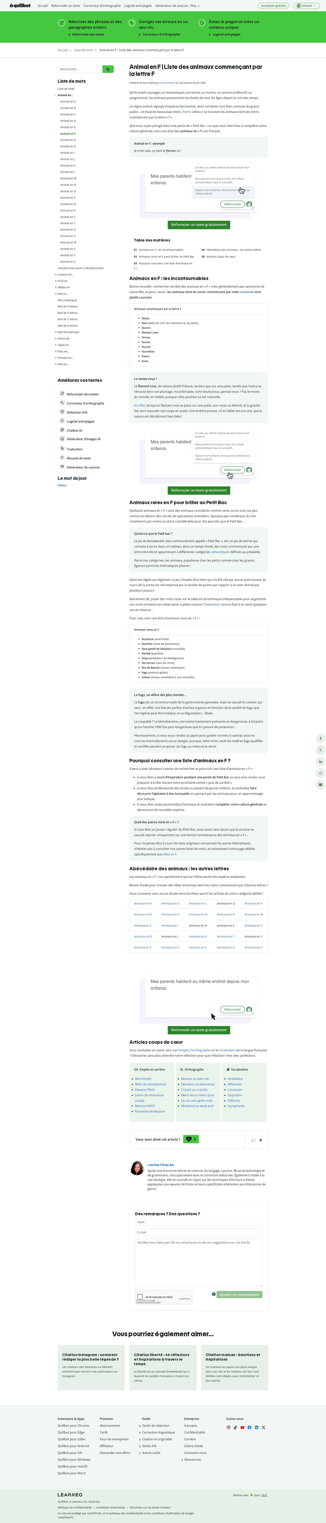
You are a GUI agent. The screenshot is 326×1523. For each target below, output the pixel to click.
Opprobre (235, 1095)
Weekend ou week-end (197, 1106)
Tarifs (104, 1432)
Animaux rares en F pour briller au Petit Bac (166, 256)
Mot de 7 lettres (68, 319)
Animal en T (67, 223)
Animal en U (68, 229)
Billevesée (235, 1084)
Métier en (64, 287)
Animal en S (67, 217)
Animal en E (67, 127)
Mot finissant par (68, 332)
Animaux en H (170, 914)
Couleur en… (66, 274)
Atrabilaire (235, 1079)
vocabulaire (227, 1050)
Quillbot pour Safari (72, 1439)
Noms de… (64, 338)
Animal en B (68, 108)
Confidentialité (194, 1432)
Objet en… (64, 345)
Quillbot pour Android (73, 1446)
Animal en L (67, 172)
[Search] (108, 69)
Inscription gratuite (273, 5)
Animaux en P (197, 947)
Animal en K (68, 165)
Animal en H (68, 146)
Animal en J (67, 159)
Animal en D (68, 121)
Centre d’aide (193, 1446)
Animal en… (65, 95)
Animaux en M (198, 914)
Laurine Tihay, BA (168, 82)
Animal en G (68, 140)
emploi (184, 1050)
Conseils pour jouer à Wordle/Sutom (81, 268)
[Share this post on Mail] (320, 784)
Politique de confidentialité (75, 1507)
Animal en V (67, 236)
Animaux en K (170, 947)
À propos (190, 1425)
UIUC (264, 1495)
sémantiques (220, 552)
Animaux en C (143, 925)
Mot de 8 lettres (68, 325)
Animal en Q (68, 204)
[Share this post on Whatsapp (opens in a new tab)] (320, 773)
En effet (139, 405)
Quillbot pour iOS (70, 1453)
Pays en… (63, 351)
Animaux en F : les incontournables (161, 250)
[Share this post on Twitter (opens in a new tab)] (320, 750)
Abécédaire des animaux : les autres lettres (234, 250)
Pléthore (234, 1101)
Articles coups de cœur (221, 256)
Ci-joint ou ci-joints (194, 1090)
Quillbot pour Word (71, 1473)
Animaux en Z (253, 947)
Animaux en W (254, 914)
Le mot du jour (72, 478)
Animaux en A (143, 903)
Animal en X (67, 249)
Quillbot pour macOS (73, 1466)
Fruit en (63, 281)
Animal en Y (67, 255)
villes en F (169, 854)
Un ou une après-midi (196, 1101)
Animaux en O (198, 936)
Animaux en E (142, 947)
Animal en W (68, 242)
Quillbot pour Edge (71, 1432)
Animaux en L (197, 903)
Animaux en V (253, 903)
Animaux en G (170, 903)
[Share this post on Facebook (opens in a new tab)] (320, 738)
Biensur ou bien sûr (195, 1079)
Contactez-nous (195, 1453)
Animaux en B (143, 914)
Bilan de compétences (150, 1084)
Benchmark (143, 1079)
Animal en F (68, 133)
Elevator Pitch (145, 1090)
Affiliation (106, 1446)
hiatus (62, 485)
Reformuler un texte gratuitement (199, 224)
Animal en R (68, 210)
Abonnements (110, 1425)
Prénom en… (66, 358)
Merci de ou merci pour (198, 1095)
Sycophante (236, 1106)
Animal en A (68, 101)
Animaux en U (226, 947)
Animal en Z (67, 261)
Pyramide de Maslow (150, 1111)
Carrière (190, 1439)
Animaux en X (253, 925)
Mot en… (63, 293)
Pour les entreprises (114, 1439)
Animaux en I (169, 925)
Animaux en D (143, 936)
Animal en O (68, 191)
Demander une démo (115, 1453)
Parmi (187, 112)
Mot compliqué (67, 300)
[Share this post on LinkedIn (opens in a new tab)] (320, 761)
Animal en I (67, 152)
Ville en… (63, 364)
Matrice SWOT (145, 1106)
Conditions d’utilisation (110, 1507)
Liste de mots (66, 88)
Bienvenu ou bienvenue (198, 1084)
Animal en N (68, 185)
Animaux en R (226, 914)
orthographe (201, 1050)
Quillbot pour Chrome (73, 1425)
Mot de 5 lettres (68, 306)
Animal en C (68, 114)
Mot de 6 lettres (68, 313)
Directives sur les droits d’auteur (150, 1507)
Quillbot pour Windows (74, 1459)
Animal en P (67, 197)
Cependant (212, 604)
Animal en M (68, 178)
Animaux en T (225, 936)
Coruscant (235, 1090)
